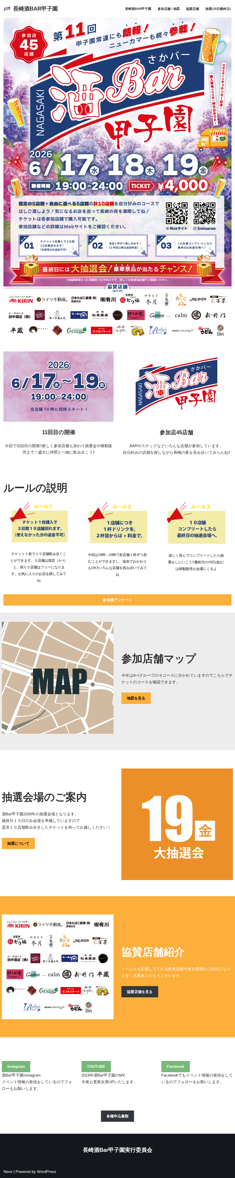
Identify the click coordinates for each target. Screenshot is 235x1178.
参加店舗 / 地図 (169, 9)
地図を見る (136, 698)
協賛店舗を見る (140, 992)
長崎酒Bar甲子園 (138, 9)
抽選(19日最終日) (218, 9)
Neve (7, 1172)
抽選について (18, 843)
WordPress (46, 1172)
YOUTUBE (96, 1067)
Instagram (16, 1067)
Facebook (175, 1067)
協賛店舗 (192, 9)
